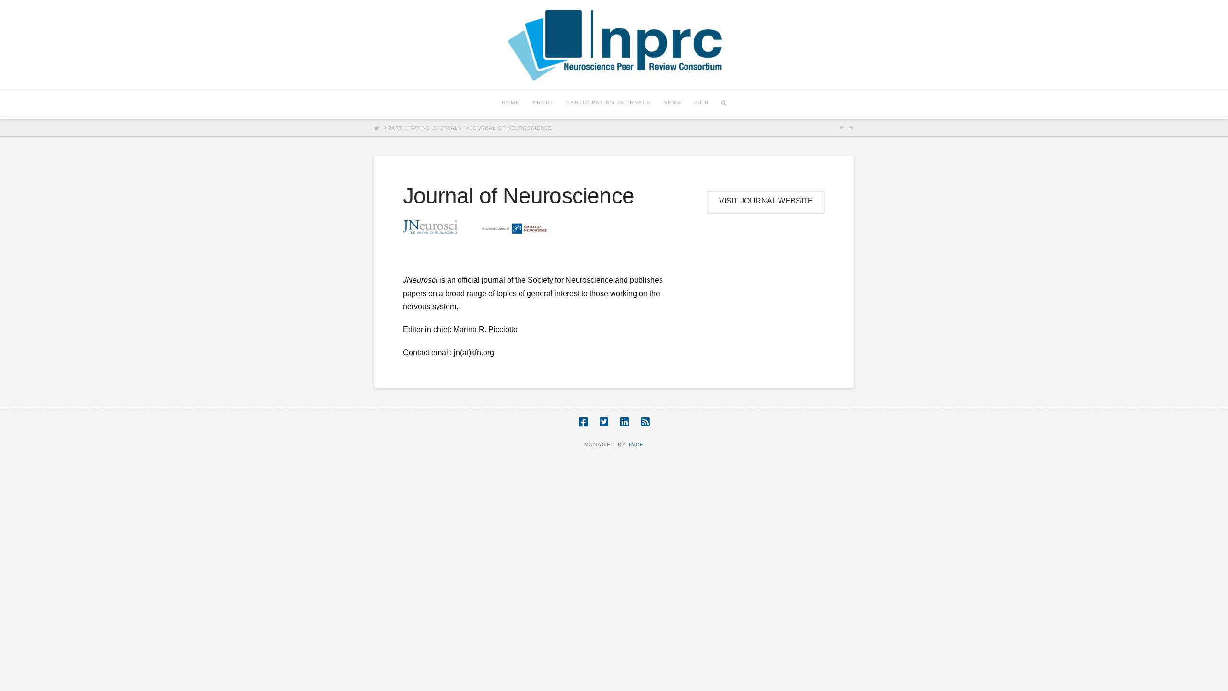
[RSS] (645, 422)
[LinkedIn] (624, 422)
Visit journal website (766, 201)
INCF (636, 444)
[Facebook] (583, 422)
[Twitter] (604, 422)
